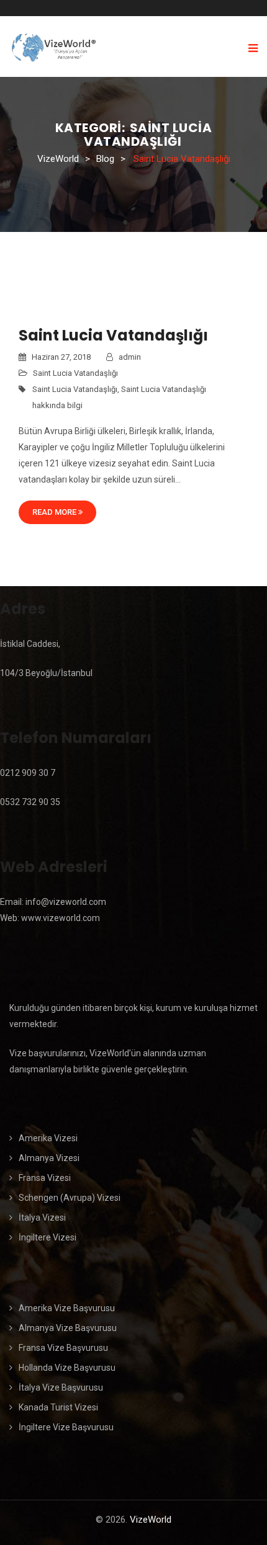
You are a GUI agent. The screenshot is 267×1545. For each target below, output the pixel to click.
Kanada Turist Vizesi (58, 1407)
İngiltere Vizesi (47, 1237)
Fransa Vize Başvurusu (63, 1348)
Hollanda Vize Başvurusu (67, 1368)
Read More (55, 512)
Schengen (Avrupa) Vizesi (69, 1198)
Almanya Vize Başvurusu (68, 1328)
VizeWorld (150, 1519)
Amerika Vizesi (48, 1138)
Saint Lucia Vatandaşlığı (113, 335)
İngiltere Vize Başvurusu (66, 1427)
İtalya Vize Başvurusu (61, 1387)
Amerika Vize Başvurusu (67, 1308)
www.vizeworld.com (60, 918)
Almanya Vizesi (49, 1158)
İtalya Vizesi (42, 1217)
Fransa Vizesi (45, 1178)
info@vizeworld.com (65, 902)
